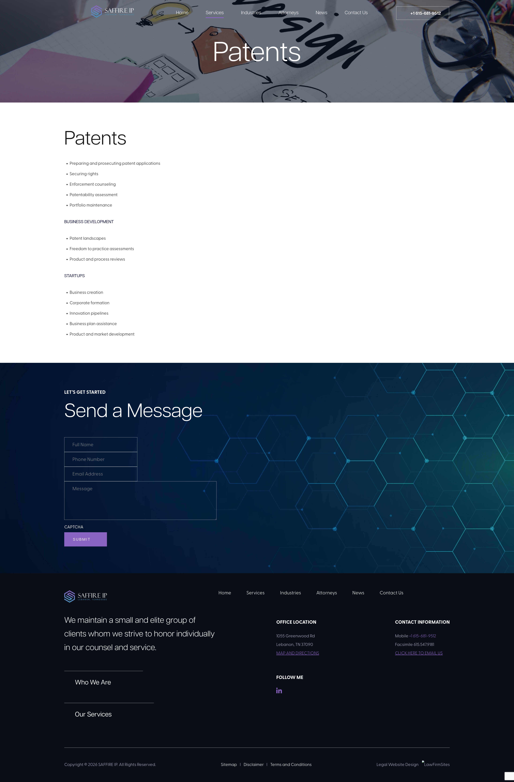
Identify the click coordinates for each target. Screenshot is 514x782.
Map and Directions (297, 653)
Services (215, 13)
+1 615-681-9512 (422, 636)
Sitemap (229, 765)
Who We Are (93, 683)
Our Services (93, 715)
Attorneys (288, 13)
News (321, 13)
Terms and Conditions (291, 765)
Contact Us (356, 13)
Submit (82, 540)
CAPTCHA (73, 527)
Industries (251, 13)
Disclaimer (254, 765)
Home (182, 13)
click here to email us (419, 653)
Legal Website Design (398, 765)
